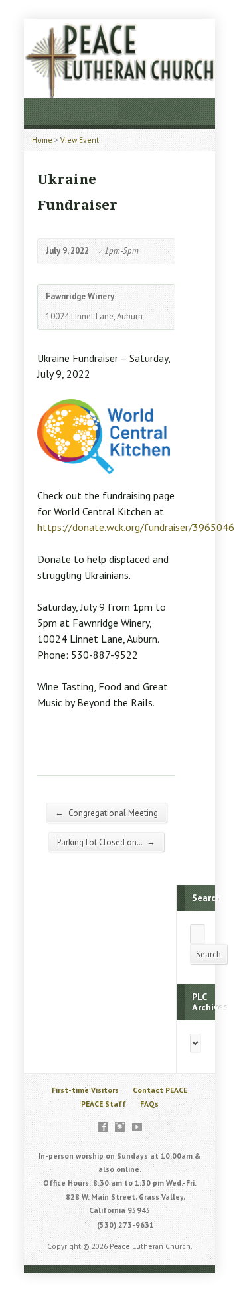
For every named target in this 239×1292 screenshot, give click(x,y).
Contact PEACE (160, 1090)
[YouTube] (137, 1127)
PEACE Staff (103, 1104)
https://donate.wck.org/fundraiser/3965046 (135, 527)
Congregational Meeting (106, 813)
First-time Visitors (85, 1090)
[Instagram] (120, 1127)
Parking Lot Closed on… (106, 842)
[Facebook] (103, 1127)
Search (208, 954)
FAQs (149, 1104)
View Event (79, 140)
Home (42, 140)
